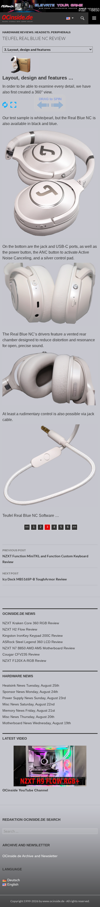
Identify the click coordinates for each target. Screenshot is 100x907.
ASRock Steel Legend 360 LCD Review (32, 642)
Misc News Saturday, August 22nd (28, 704)
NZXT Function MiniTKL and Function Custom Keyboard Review (45, 556)
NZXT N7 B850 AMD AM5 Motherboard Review (38, 648)
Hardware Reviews (17, 32)
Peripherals (61, 32)
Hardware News (17, 676)
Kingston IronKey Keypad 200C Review (32, 636)
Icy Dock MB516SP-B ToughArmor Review (34, 576)
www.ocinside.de (53, 901)
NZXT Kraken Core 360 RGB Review (30, 623)
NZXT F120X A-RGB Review (24, 661)
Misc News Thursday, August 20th (28, 717)
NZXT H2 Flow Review (19, 629)
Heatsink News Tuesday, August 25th (30, 685)
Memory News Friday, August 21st (28, 710)
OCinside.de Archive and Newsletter (30, 856)
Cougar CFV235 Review (21, 654)
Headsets (42, 32)
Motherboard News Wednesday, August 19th (36, 723)
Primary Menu (94, 18)
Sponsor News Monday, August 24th (30, 692)
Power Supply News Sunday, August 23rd (34, 698)
